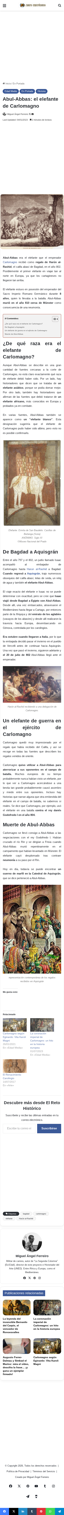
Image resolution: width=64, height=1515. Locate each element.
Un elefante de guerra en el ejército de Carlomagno (26, 330)
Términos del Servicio (44, 1471)
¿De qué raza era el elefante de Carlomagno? (24, 324)
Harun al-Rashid (37, 569)
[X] (29, 1278)
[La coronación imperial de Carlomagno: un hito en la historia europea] (42, 1025)
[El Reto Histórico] (32, 5)
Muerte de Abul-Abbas (14, 334)
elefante (9, 1218)
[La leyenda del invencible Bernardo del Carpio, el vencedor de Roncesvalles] (17, 1307)
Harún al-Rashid (26, 1218)
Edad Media (11, 91)
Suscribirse (49, 1128)
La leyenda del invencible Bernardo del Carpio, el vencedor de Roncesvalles (15, 1325)
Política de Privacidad (18, 1471)
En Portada (18, 83)
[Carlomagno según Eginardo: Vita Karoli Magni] (15, 1025)
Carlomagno (10, 262)
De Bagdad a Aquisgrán (15, 327)
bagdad (26, 1214)
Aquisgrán (33, 573)
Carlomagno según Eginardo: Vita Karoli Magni (14, 1037)
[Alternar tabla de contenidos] (53, 319)
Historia (42, 91)
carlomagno (41, 1214)
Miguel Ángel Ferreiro (17, 114)
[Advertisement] (32, 46)
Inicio (8, 83)
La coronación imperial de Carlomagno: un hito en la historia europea (41, 1040)
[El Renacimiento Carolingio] (15, 1066)
